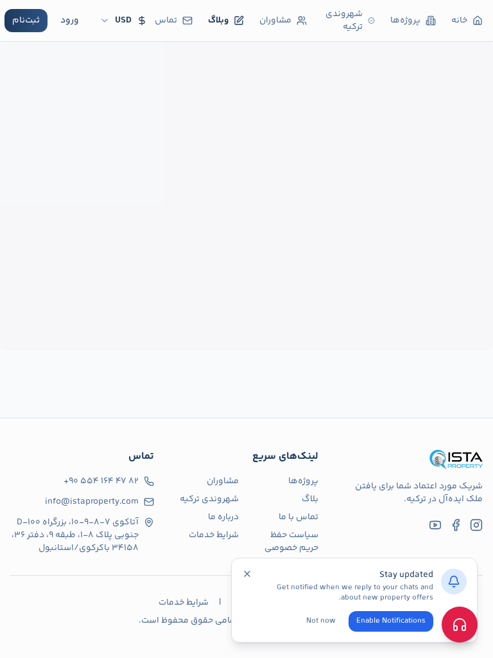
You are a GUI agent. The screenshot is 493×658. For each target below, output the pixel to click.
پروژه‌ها (303, 481)
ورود (69, 20)
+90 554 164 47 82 (101, 481)
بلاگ (310, 499)
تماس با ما (298, 517)
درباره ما (223, 517)
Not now (321, 621)
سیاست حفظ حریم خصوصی (291, 541)
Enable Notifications (391, 621)
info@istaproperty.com (92, 501)
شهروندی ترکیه (209, 499)
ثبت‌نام (26, 20)
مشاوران (223, 481)
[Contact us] (460, 625)
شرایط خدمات (214, 535)
